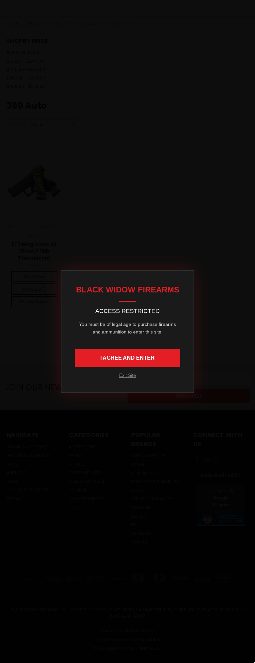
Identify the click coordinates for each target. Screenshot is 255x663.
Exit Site (127, 375)
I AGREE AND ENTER (127, 358)
